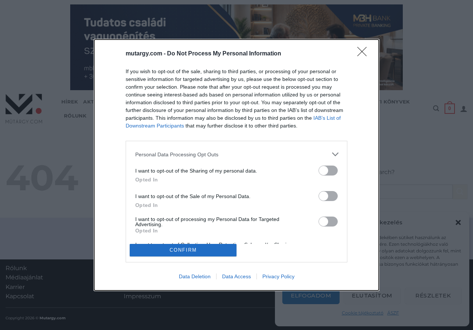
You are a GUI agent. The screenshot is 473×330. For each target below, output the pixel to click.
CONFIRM (183, 250)
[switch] (328, 171)
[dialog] (236, 165)
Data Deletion (195, 276)
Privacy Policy (278, 276)
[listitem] (236, 154)
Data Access (236, 276)
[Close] (364, 54)
